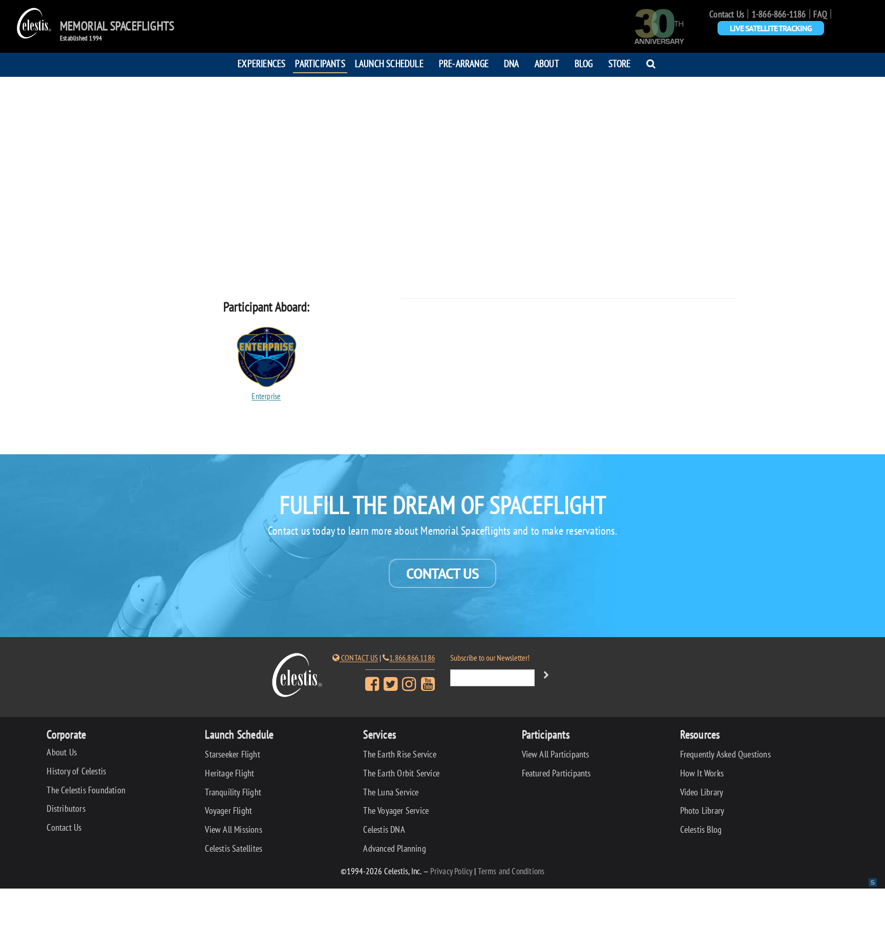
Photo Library (702, 810)
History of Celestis (76, 771)
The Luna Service (390, 792)
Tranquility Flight (233, 792)
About (547, 63)
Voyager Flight (228, 810)
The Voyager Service (396, 810)
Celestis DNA (384, 829)
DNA (511, 63)
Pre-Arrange (464, 63)
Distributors (66, 808)
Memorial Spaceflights (117, 26)
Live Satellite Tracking (771, 28)
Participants (320, 63)
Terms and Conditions (511, 871)
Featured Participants (556, 773)
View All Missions (233, 829)
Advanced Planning (394, 848)
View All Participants (555, 754)
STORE (619, 63)
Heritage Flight (229, 773)
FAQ (820, 14)
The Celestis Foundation (86, 790)
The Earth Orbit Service (401, 773)
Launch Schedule (389, 63)
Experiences (261, 63)
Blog (584, 63)
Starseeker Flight (232, 754)
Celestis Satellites (233, 848)
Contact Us (726, 14)
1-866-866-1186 (779, 14)
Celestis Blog (701, 829)
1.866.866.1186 (412, 657)
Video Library (702, 792)
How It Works (702, 773)
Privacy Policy (451, 871)
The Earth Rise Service (399, 754)
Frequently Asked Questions (725, 754)
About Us (62, 752)
